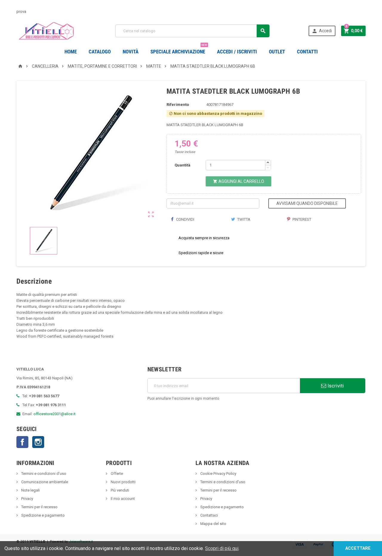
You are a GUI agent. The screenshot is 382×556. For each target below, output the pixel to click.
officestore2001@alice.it (54, 414)
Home (70, 52)
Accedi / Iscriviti (237, 52)
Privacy (26, 498)
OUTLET (277, 52)
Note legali (30, 490)
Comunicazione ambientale (44, 482)
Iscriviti (335, 386)
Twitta (243, 219)
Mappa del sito (212, 523)
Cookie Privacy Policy (217, 473)
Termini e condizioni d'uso (43, 473)
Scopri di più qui (221, 548)
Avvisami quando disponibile (307, 203)
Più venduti (119, 490)
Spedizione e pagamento (42, 515)
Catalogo (100, 52)
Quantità (182, 165)
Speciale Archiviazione (178, 49)
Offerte (116, 473)
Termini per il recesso (39, 507)
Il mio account (122, 498)
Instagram (38, 442)
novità (130, 52)
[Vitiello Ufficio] (46, 30)
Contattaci (208, 515)
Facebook (22, 442)
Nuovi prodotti (122, 482)
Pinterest (301, 219)
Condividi (184, 219)
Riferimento (178, 104)
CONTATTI (307, 52)
